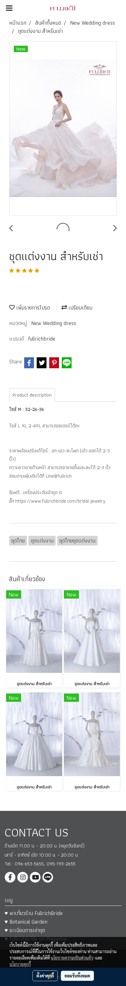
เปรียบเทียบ (79, 307)
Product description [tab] (32, 395)
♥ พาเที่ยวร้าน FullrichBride (34, 913)
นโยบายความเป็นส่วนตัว (72, 957)
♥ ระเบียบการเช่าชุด (25, 930)
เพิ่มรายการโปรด (32, 307)
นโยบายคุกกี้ (20, 964)
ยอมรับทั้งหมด (77, 975)
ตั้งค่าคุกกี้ (45, 975)
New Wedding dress (53, 323)
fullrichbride (41, 338)
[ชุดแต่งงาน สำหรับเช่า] (63, 128)
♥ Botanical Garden (26, 921)
